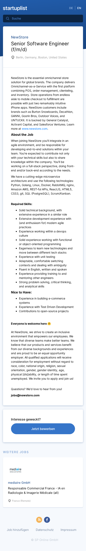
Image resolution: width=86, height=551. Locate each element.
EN (79, 8)
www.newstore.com (34, 128)
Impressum (68, 530)
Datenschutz (45, 530)
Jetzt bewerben (43, 429)
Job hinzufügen (18, 530)
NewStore (19, 37)
